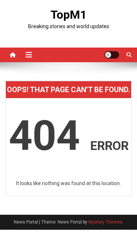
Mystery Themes (105, 222)
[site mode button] (111, 55)
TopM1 (68, 15)
